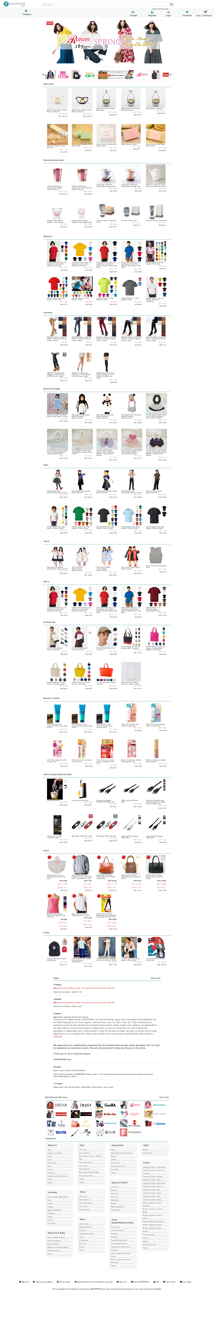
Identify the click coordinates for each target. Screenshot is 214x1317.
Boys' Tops (83, 1166)
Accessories (83, 1240)
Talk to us (123, 1282)
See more (155, 978)
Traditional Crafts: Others (152, 1200)
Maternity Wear (53, 1244)
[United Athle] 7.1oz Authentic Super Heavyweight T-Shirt (153, 609)
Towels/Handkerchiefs (119, 1240)
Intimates (52, 1192)
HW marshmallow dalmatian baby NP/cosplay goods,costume (131, 416)
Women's (52, 1145)
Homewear (51, 1213)
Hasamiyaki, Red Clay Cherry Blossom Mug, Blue (106, 185)
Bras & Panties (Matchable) (57, 1197)
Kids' (82, 1145)
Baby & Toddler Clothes (56, 1237)
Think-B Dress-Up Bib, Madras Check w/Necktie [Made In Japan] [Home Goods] (105, 452)
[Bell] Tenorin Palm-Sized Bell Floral (106, 109)
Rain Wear (114, 1169)
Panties (50, 1203)
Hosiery (50, 1220)
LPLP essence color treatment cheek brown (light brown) (57, 725)
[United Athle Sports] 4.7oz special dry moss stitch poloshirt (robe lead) (57, 264)
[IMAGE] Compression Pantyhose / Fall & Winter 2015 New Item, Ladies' (81, 374)
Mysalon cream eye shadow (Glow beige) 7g (156, 761)
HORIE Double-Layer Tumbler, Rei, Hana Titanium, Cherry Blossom (82, 187)
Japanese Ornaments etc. (120, 1247)
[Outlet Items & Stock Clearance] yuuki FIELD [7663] (154, 876)
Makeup (114, 1190)
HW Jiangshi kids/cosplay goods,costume (81, 492)
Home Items (115, 1227)
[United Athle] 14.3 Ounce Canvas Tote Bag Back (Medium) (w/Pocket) (155, 648)
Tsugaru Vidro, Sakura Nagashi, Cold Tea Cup (55, 221)
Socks (49, 1217)
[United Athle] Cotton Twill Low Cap (106, 649)
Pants (49, 1159)
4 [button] (114, 67)
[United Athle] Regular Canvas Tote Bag (55, 649)
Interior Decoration (118, 1230)
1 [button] (104, 67)
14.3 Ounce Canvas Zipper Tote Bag (106, 683)
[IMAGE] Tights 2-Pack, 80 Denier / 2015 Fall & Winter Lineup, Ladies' (106, 338)
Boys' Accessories (86, 1176)
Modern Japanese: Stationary (153, 1221)
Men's (82, 1219)
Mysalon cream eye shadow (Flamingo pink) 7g (131, 761)
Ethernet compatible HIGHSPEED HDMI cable (106, 801)
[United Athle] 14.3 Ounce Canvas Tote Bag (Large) (56, 683)
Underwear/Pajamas (86, 1233)
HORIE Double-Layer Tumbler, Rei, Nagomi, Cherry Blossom (55, 187)
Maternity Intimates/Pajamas (58, 1247)
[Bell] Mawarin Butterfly (154, 108)
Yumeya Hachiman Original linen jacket (155, 959)
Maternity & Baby (56, 1232)
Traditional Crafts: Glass (152, 1193)
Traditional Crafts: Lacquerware (154, 1167)
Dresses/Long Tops (54, 1153)
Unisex (49, 1179)
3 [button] (110, 67)
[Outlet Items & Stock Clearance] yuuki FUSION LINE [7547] (106, 876)
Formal (49, 1169)
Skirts (49, 1156)
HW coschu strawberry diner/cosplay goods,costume (57, 568)
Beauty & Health (120, 1182)
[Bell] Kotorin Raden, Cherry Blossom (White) (57, 111)
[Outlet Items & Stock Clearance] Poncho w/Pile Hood (56, 876)
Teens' (83, 1191)
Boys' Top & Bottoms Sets (89, 1172)
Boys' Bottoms (84, 1169)
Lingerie (50, 1207)
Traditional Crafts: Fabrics (152, 1186)
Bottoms (146, 1150)
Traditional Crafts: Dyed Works (154, 1183)
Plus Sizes (51, 1173)
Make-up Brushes (117, 1207)
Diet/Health (115, 1200)
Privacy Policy (64, 1282)
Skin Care (114, 1187)
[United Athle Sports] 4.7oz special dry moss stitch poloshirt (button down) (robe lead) (107, 264)
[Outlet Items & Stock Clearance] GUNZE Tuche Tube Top (56, 915)
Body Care (115, 1193)
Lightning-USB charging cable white (129, 837)
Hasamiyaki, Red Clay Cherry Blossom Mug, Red (130, 185)
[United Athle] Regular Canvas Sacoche (79, 649)
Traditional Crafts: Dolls (151, 1196)
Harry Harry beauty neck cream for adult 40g (130, 725)
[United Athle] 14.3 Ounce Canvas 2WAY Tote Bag (130, 647)
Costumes (114, 1250)
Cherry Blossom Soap (129, 144)
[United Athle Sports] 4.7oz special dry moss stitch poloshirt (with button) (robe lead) (131, 264)
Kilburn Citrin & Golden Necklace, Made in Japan (130, 683)
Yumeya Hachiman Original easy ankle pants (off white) (106, 959)
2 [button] (107, 67)
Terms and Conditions (44, 1282)
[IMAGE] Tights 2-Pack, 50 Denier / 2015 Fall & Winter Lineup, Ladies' (81, 338)
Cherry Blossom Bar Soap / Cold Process (156, 145)
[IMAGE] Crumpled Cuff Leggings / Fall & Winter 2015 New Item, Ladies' (55, 374)
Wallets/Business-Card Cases (122, 1153)
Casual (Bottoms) (85, 1227)
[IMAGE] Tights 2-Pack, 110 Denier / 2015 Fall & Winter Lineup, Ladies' (131, 338)
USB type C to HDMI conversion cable (54, 837)
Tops (49, 1150)
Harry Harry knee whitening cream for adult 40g (155, 725)
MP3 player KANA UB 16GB (82, 836)
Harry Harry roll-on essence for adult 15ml (81, 761)
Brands (113, 1203)
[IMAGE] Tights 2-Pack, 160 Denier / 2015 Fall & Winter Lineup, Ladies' (156, 338)
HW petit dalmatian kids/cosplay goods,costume (57, 492)
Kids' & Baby (147, 1153)
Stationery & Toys (149, 1244)
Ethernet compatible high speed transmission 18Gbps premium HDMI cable (156, 802)
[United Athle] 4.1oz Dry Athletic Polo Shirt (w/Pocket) (154, 299)
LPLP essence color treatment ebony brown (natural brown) (105, 725)
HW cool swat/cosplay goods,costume (154, 492)
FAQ (157, 1282)
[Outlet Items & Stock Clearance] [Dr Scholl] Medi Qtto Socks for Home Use (106, 915)
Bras (49, 1200)
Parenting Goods (53, 1250)
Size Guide (186, 1282)
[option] (107, 41)
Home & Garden (148, 1234)
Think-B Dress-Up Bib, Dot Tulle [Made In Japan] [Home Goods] (82, 452)
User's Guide (170, 1282)
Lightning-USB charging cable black (154, 837)
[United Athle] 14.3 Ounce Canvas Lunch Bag (81, 683)
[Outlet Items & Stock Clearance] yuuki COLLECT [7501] (131, 876)
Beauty (145, 1241)
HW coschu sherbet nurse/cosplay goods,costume (103, 568)
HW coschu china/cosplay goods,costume (130, 568)
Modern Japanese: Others (152, 1228)
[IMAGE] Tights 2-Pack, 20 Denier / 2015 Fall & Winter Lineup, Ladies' (56, 338)
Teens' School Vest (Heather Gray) (156, 566)
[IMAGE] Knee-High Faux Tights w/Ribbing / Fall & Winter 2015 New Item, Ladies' (106, 375)
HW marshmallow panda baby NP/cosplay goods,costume (105, 416)
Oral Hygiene (115, 1210)
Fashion (145, 1238)
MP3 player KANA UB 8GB (106, 836)
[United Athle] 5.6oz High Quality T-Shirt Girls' (155, 263)
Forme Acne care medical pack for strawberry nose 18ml (106, 761)
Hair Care (114, 1197)
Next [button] (170, 75)
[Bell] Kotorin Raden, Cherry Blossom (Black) (82, 111)
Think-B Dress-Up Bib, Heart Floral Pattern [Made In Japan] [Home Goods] (131, 452)
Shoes (81, 1237)
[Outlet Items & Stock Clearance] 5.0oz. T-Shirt (81, 914)
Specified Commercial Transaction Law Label (95, 1282)
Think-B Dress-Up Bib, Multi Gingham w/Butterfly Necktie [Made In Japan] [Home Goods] (156, 452)
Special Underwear (54, 1210)
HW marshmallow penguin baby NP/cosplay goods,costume (81, 416)
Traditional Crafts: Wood (152, 1180)
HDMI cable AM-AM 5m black (129, 801)
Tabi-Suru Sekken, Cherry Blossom (56, 146)
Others (49, 1183)
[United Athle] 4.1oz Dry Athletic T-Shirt (80, 299)
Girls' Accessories (86, 1162)
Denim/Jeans (52, 1163)
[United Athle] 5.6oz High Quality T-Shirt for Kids (56, 527)
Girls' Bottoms (84, 1153)
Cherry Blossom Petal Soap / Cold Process (107, 145)
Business (82, 1230)
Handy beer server (53, 800)
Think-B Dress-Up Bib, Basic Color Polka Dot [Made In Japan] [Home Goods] (156, 416)
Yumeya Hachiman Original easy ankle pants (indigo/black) (81, 960)
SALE (146, 1145)
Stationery (114, 1233)
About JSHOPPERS (141, 1282)
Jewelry (113, 1159)
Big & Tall (82, 1243)
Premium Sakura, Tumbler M (156, 220)
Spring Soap (76, 146)
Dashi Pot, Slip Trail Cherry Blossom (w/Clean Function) (156, 185)
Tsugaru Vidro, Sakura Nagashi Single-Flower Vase (82, 221)
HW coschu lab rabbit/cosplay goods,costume (77, 568)
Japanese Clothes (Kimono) (57, 1176)
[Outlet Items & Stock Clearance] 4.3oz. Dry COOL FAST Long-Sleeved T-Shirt (82, 876)
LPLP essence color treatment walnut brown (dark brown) (82, 725)
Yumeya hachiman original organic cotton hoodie (130, 959)
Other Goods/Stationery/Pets (123, 1221)
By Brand (114, 1237)
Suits (49, 1166)
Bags (113, 1150)
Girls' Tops (83, 1150)
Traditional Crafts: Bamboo (152, 1176)
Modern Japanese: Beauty (152, 1225)
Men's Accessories (118, 1166)
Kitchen (145, 1231)
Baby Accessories (54, 1241)
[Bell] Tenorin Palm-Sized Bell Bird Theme (130, 109)
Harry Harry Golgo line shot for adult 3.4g (57, 761)
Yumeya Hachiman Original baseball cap (56, 959)
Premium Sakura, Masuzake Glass (107, 221)
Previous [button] (43, 75)
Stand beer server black (80, 800)
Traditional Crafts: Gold (151, 1190)
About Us (25, 1282)
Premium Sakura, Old (129, 220)
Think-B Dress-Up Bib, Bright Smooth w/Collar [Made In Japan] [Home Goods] (57, 452)
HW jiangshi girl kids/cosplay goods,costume (107, 492)
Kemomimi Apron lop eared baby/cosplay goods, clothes (57, 415)
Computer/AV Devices (119, 1243)
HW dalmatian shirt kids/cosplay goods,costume (131, 492)
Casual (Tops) (84, 1224)
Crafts (146, 1162)
